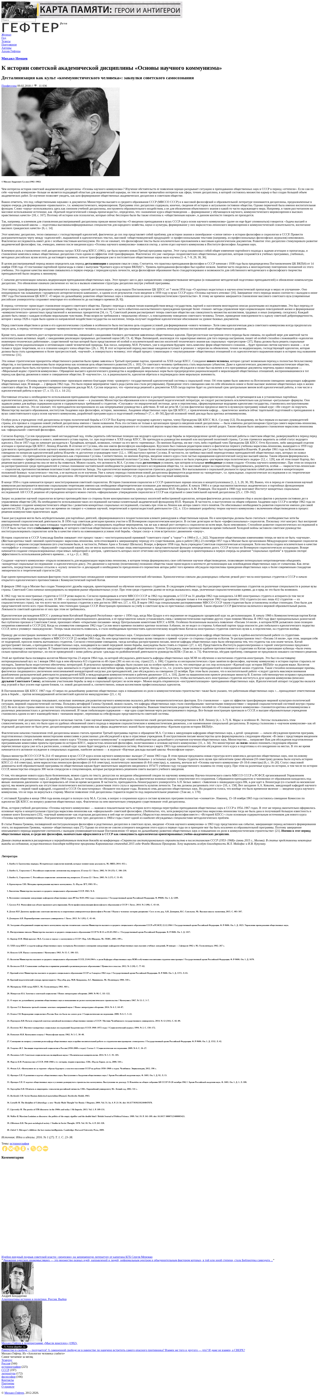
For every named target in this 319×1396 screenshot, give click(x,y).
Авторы (6, 47)
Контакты (7, 1380)
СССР (5, 1370)
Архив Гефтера (10, 51)
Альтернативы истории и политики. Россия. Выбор (34, 1299)
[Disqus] (159, 1209)
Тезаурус (6, 1360)
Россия (5, 1363)
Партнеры (7, 1383)
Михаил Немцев (14, 58)
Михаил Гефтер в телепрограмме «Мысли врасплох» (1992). (39, 1343)
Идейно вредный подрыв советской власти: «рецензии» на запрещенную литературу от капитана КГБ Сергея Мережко (76, 1256)
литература (8, 1373)
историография (19, 1143)
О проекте (7, 1386)
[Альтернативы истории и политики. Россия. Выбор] (21, 1340)
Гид (3, 38)
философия (8, 1376)
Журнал (6, 34)
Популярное (9, 44)
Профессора (9, 85)
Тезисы (6, 41)
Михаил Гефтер (14, 1392)
